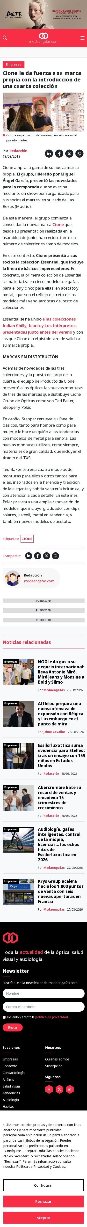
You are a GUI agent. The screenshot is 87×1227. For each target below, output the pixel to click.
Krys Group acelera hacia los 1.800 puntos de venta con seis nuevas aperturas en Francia (61, 891)
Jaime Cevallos (55, 732)
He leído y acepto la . (38, 1017)
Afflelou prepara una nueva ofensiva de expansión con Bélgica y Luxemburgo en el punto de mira (60, 714)
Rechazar (43, 1201)
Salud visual (12, 1086)
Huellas (8, 1106)
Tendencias (11, 1093)
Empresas (10, 1059)
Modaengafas (54, 690)
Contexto (10, 1066)
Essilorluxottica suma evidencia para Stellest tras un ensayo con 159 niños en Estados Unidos (61, 755)
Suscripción (54, 1066)
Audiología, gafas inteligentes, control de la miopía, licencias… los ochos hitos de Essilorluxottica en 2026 (59, 844)
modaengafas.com (39, 580)
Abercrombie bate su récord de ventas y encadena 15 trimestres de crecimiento (59, 798)
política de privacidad (51, 1017)
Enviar (12, 1027)
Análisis (8, 1079)
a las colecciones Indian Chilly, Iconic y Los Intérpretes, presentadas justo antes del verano (40, 325)
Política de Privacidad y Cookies (40, 1166)
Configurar (43, 1185)
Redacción (18, 150)
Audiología (11, 1099)
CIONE (27, 538)
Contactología (14, 1072)
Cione (58, 224)
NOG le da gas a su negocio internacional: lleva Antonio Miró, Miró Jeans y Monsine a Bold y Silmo (61, 672)
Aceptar (44, 1217)
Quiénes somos (57, 1059)
